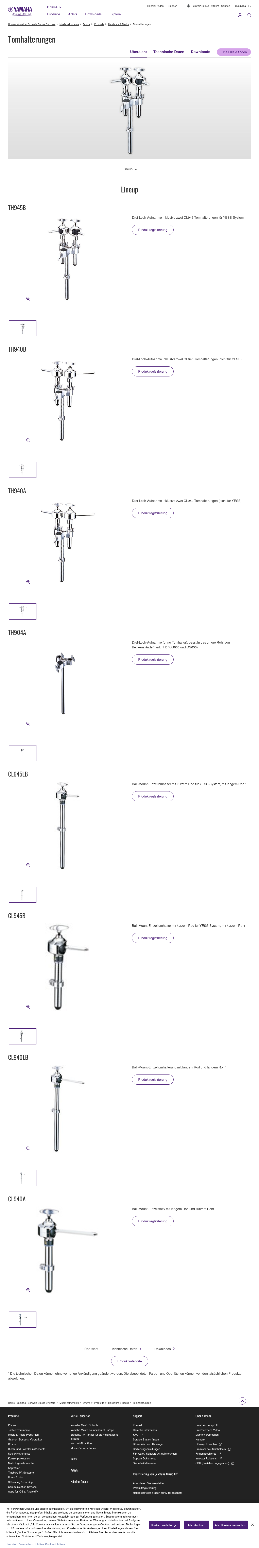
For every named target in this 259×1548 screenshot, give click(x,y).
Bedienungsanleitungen (146, 1449)
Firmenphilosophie (206, 1444)
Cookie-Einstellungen (164, 1525)
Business (240, 6)
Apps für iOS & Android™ (23, 1491)
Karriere (200, 1439)
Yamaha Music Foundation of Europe (92, 1430)
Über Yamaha (203, 1415)
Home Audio (15, 1477)
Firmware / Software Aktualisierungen (155, 1453)
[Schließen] (252, 1524)
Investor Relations (206, 1458)
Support (173, 5)
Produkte (53, 14)
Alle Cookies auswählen (230, 1525)
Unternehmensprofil (206, 1425)
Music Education (80, 1415)
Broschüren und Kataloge (147, 1444)
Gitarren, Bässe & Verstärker (25, 1439)
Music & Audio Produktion (23, 1434)
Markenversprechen (207, 1434)
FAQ (135, 1434)
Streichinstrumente (19, 1453)
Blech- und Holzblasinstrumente (26, 1449)
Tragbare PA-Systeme (21, 1472)
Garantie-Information (145, 1430)
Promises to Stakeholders (210, 1449)
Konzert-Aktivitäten (82, 1443)
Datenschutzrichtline (31, 1544)
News (74, 1458)
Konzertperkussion (19, 1458)
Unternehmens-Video (207, 1430)
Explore (115, 14)
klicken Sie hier (98, 1532)
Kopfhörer (13, 1468)
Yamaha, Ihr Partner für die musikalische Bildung (94, 1436)
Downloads (93, 14)
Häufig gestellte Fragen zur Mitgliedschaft (157, 1493)
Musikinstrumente (69, 24)
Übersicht (138, 51)
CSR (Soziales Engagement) (212, 1463)
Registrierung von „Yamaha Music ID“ (155, 1474)
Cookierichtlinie (55, 1544)
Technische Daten (168, 51)
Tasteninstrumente (19, 1430)
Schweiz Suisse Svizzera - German (211, 5)
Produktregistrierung (144, 1488)
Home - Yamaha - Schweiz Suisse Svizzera (31, 24)
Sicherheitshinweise (144, 1463)
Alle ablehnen (196, 1525)
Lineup (128, 169)
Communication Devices (22, 1487)
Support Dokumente (144, 1458)
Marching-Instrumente (21, 1463)
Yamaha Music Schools (84, 1425)
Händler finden (155, 5)
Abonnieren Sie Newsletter (148, 1483)
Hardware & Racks (118, 24)
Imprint (12, 1544)
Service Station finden (146, 1439)
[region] (129, 1525)
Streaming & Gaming (20, 1482)
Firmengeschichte (205, 1453)
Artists (72, 14)
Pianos (12, 1425)
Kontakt (137, 1425)
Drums (52, 7)
